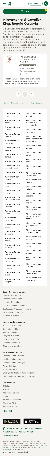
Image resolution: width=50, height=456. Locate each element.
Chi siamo (7, 386)
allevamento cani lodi (14, 161)
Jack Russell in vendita (13, 312)
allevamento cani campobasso (33, 174)
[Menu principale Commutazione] (4, 3)
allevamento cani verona (33, 238)
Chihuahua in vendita (12, 295)
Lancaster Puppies (11, 435)
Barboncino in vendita (12, 299)
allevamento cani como (12, 239)
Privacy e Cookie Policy (12, 447)
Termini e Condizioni (12, 400)
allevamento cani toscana (12, 205)
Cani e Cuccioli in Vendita (14, 292)
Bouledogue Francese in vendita (17, 309)
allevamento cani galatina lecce (33, 224)
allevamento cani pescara (12, 253)
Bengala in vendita (11, 336)
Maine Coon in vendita (12, 325)
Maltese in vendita (11, 316)
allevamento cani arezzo (33, 251)
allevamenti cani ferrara (12, 178)
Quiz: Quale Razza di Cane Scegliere (19, 373)
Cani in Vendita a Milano (13, 356)
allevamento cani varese (33, 147)
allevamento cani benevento (33, 279)
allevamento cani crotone (33, 265)
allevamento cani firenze (33, 167)
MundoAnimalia (10, 432)
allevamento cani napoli (12, 121)
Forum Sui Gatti (10, 369)
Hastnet (24, 428)
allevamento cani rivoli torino (12, 219)
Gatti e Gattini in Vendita (14, 322)
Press (5, 396)
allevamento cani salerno (33, 245)
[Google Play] (12, 421)
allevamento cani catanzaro (12, 260)
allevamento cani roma (12, 114)
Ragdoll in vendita (11, 332)
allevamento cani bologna (33, 194)
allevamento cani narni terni (33, 130)
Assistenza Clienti (11, 393)
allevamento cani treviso (33, 114)
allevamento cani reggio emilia (33, 272)
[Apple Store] (32, 421)
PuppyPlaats (36, 428)
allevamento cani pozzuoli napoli (12, 167)
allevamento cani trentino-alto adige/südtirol (33, 122)
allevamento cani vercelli (33, 153)
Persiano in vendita (11, 343)
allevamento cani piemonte (12, 232)
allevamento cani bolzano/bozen (33, 231)
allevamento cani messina (12, 267)
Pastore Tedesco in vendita (15, 305)
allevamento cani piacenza (12, 185)
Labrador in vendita (11, 302)
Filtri (36, 10)
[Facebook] (5, 411)
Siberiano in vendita (11, 346)
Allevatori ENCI (9, 403)
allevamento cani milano (33, 188)
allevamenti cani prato (33, 160)
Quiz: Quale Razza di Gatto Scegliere (19, 376)
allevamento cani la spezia (34, 258)
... (27, 103)
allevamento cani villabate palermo (12, 198)
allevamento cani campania (12, 142)
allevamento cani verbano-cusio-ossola (33, 216)
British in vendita (10, 329)
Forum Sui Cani (9, 366)
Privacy (6, 389)
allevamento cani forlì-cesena (33, 208)
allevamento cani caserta (12, 149)
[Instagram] (10, 411)
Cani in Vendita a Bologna (14, 363)
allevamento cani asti (14, 172)
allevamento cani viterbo (12, 226)
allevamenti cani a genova (13, 155)
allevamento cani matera (33, 181)
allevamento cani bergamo (12, 280)
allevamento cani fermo (12, 191)
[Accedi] (46, 3)
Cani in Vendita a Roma (13, 359)
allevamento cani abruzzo (12, 246)
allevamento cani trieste (12, 135)
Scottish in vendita (11, 339)
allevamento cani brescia (12, 128)
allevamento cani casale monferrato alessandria (34, 138)
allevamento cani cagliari (33, 201)
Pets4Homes (13, 428)
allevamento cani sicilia (12, 273)
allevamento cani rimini (12, 212)
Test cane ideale (10, 406)
